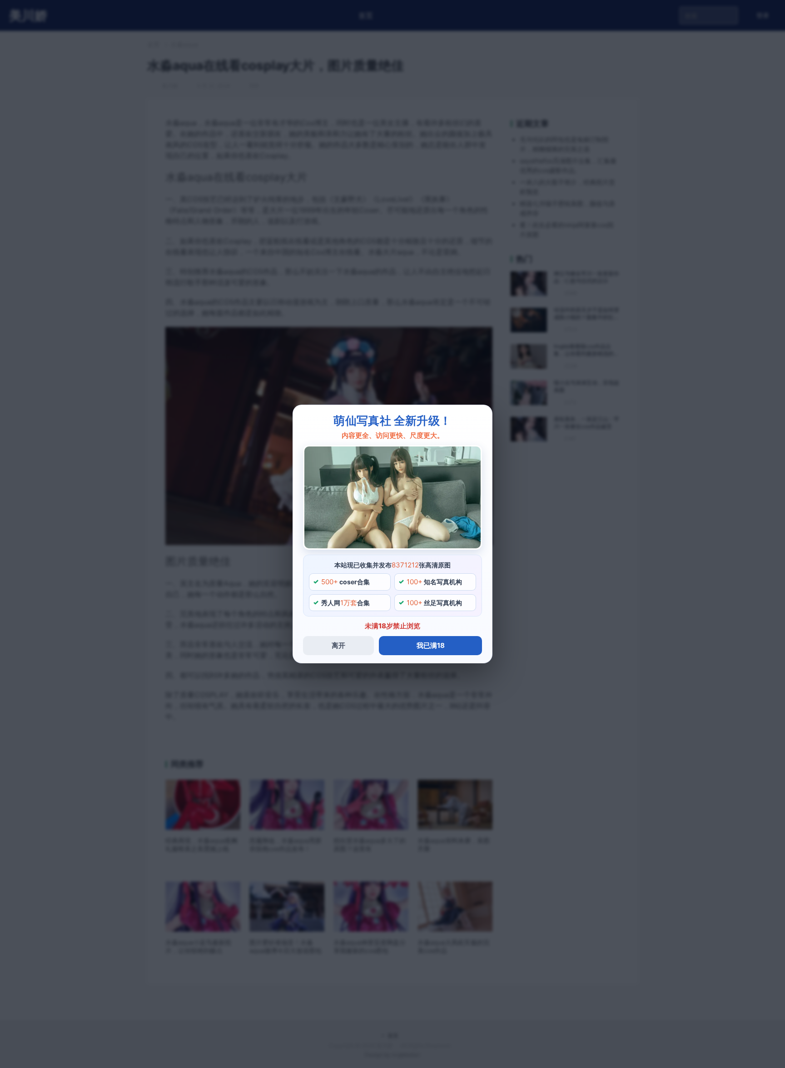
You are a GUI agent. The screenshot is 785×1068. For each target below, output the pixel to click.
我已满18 (431, 645)
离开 (338, 645)
